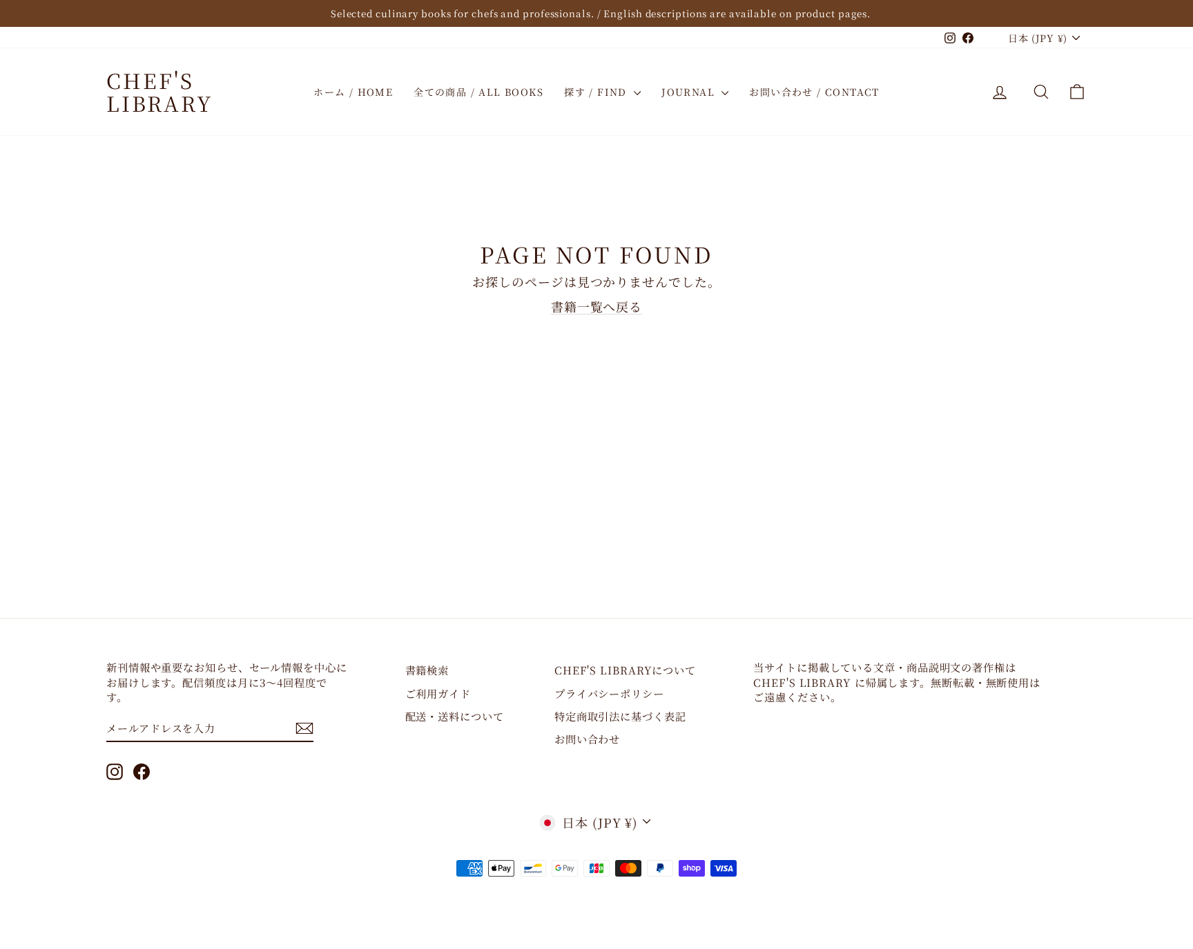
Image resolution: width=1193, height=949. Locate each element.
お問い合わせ (587, 738)
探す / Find (597, 92)
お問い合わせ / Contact (814, 92)
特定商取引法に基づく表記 (620, 715)
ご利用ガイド (438, 693)
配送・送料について (454, 715)
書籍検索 (427, 669)
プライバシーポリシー (609, 693)
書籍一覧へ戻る (596, 306)
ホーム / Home (353, 92)
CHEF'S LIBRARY (159, 91)
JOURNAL (689, 92)
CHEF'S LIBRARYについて (625, 669)
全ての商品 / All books (478, 92)
